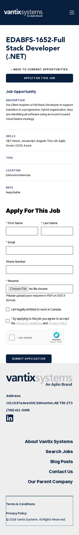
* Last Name (49, 223)
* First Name (14, 223)
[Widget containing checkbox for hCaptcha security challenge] (35, 337)
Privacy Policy (57, 323)
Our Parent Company (50, 481)
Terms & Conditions (29, 323)
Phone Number (16, 261)
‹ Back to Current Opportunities (39, 69)
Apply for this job (39, 78)
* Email (10, 242)
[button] (71, 12)
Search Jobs (59, 451)
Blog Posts (61, 461)
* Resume (12, 281)
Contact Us (61, 471)
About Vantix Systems (49, 441)
